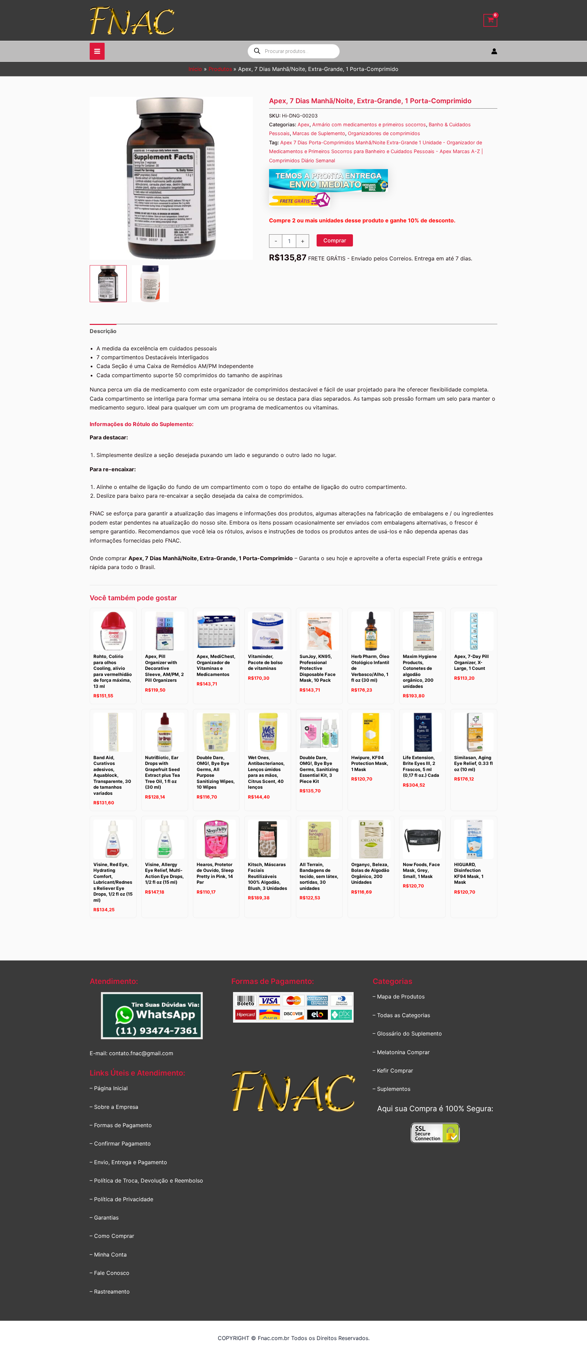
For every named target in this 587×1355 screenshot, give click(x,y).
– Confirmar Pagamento (120, 1143)
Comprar (334, 240)
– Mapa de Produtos (399, 996)
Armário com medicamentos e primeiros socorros (369, 124)
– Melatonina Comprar (401, 1052)
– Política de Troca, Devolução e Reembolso (146, 1180)
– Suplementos (391, 1088)
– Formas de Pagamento (121, 1125)
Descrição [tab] (103, 331)
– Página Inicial (109, 1088)
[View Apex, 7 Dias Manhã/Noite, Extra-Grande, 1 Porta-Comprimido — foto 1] (108, 283)
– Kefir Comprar (393, 1070)
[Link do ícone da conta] (494, 51)
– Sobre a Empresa (114, 1106)
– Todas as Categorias (401, 1015)
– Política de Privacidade (121, 1199)
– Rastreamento (110, 1291)
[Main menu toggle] (97, 51)
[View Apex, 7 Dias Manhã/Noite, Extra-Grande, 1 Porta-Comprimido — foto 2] (150, 283)
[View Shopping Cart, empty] (490, 20)
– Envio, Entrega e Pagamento (128, 1162)
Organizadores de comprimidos (384, 133)
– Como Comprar (112, 1235)
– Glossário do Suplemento (407, 1033)
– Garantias (104, 1217)
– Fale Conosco (109, 1272)
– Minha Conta (108, 1254)
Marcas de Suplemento (318, 133)
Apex (303, 124)
